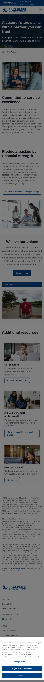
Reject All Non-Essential (22, 669)
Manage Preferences (22, 662)
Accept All (22, 675)
